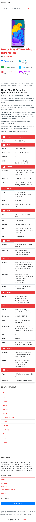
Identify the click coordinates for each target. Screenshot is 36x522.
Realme (5, 425)
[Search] (29, 8)
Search (4, 483)
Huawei (5, 401)
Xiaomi (5, 442)
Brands (4, 486)
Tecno (5, 434)
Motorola (6, 409)
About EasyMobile (8, 490)
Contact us (5, 493)
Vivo (4, 438)
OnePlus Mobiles (8, 417)
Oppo (5, 421)
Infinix (5, 405)
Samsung (6, 430)
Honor (5, 397)
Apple (5, 393)
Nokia (5, 413)
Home (3, 480)
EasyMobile (5, 2)
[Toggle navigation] (32, 2)
